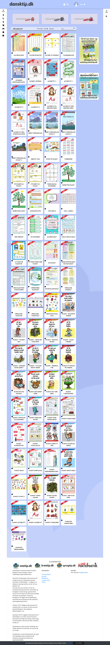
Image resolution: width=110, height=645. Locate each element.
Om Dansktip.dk (46, 574)
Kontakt (44, 576)
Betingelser (45, 578)
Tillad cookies (78, 643)
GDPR (43, 582)
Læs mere (69, 643)
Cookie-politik (46, 580)
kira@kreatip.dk (83, 572)
